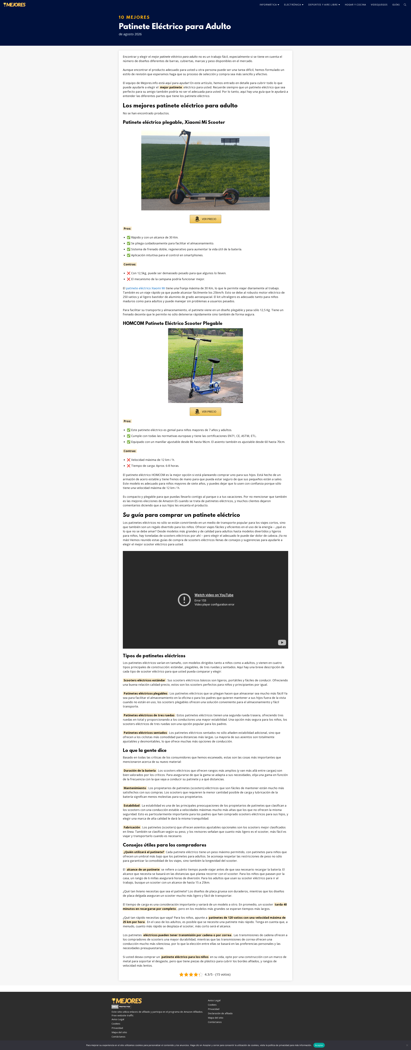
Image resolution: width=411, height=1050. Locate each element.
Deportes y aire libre (323, 4)
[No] (407, 1045)
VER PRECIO (209, 219)
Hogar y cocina (355, 4)
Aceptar (319, 1045)
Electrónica (292, 4)
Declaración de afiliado (220, 1013)
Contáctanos (118, 1036)
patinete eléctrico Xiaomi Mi (145, 288)
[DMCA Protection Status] (121, 1007)
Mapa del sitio (119, 1032)
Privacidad (117, 1027)
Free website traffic (123, 1015)
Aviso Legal (118, 1019)
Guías (396, 4)
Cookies (116, 1023)
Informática (268, 4)
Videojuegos (379, 4)
